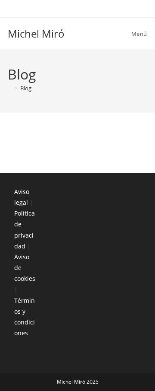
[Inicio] (10, 88)
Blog (25, 88)
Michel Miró (36, 33)
